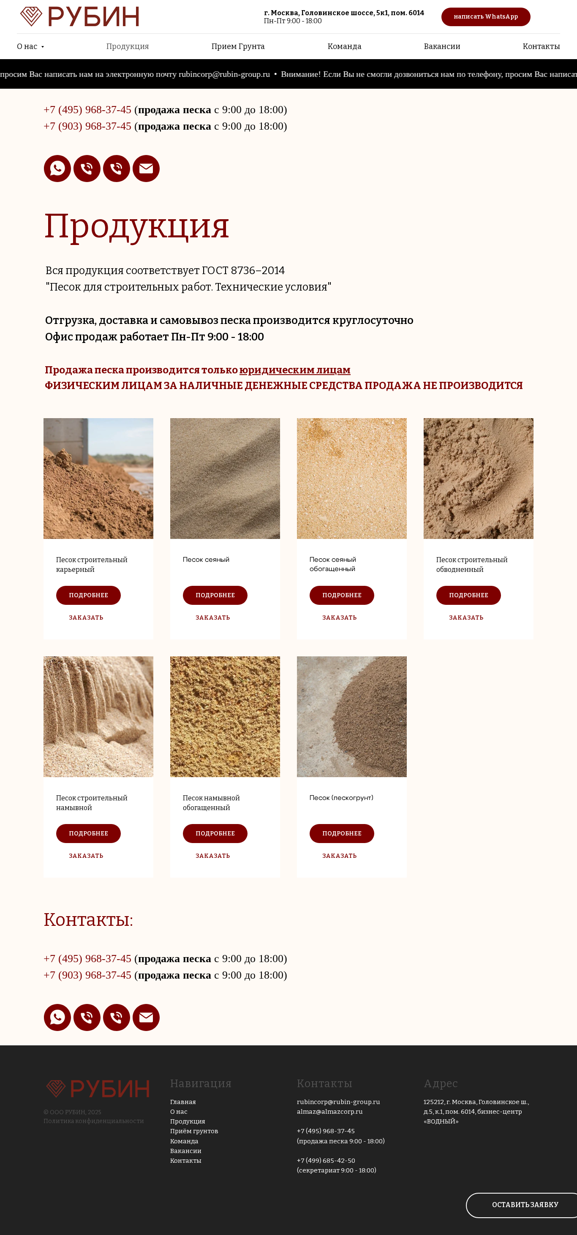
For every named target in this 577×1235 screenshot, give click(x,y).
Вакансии (442, 46)
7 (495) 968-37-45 (90, 109)
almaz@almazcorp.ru (330, 1111)
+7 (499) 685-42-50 (326, 1160)
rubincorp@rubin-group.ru (338, 1102)
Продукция (127, 46)
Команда (345, 46)
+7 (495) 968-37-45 (326, 1131)
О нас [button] (28, 46)
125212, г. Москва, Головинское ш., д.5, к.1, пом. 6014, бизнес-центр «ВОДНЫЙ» (476, 1112)
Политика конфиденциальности (94, 1121)
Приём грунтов (194, 1131)
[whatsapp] (57, 168)
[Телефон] (87, 168)
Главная (183, 1102)
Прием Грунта (238, 46)
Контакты (541, 46)
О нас (179, 1111)
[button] (86, 617)
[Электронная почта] (146, 168)
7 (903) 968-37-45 (90, 126)
